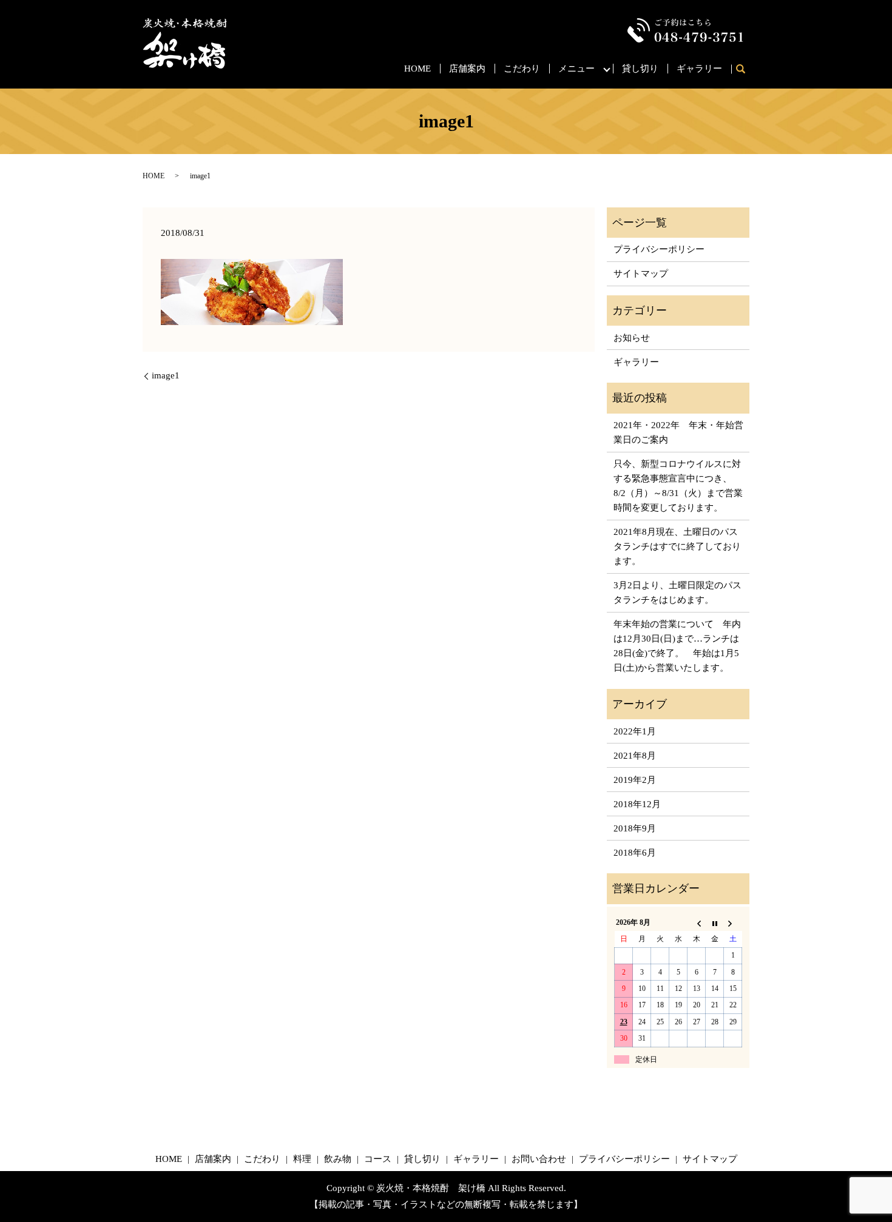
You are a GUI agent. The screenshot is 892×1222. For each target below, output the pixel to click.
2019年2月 (634, 780)
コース (377, 1159)
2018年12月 (637, 804)
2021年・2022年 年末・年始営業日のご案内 (678, 432)
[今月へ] (715, 923)
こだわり (522, 68)
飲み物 (337, 1159)
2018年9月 (634, 828)
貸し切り (640, 68)
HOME (417, 68)
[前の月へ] (697, 923)
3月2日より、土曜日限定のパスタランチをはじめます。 (677, 592)
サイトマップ (640, 273)
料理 (302, 1159)
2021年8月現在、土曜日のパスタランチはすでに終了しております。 (677, 546)
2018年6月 (634, 853)
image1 (166, 375)
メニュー (576, 68)
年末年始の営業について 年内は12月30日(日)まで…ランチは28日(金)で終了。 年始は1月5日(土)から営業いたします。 (677, 646)
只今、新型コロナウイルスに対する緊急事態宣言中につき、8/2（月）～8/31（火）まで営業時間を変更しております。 (678, 485)
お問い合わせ (539, 1159)
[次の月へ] (733, 923)
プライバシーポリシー (658, 249)
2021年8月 (634, 755)
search (744, 70)
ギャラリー (699, 68)
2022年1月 (634, 731)
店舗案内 (467, 68)
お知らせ (631, 338)
